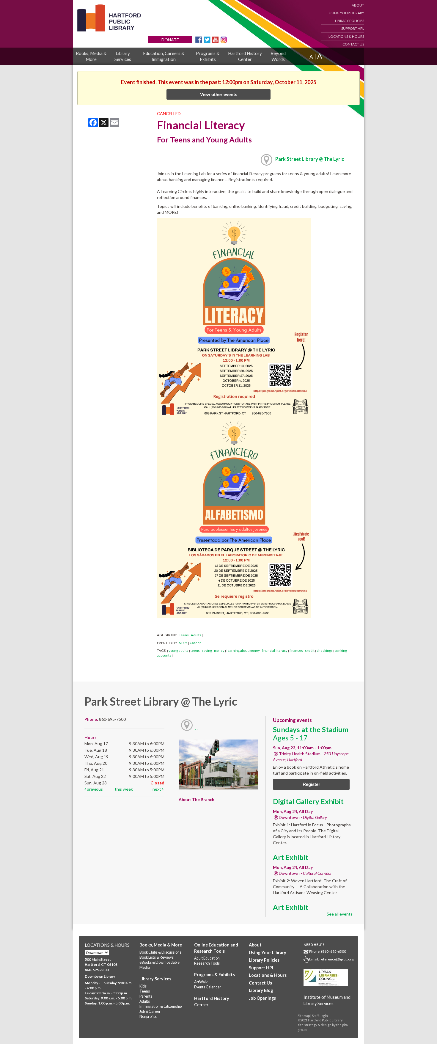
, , (196, 727)
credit (310, 650)
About (358, 5)
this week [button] (124, 789)
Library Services (122, 56)
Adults (196, 635)
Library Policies (349, 20)
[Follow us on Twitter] (207, 39)
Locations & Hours (346, 36)
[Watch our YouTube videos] (215, 39)
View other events (218, 94)
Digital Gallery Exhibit (308, 801)
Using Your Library (346, 13)
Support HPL (352, 28)
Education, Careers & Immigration (163, 56)
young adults (178, 650)
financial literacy (274, 650)
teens (195, 650)
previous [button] (94, 789)
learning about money (243, 650)
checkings (325, 650)
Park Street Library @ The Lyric (309, 159)
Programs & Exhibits (207, 56)
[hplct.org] (109, 18)
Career (195, 643)
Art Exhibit (290, 857)
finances (296, 650)
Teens (184, 635)
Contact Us (353, 44)
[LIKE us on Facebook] (198, 39)
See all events (340, 913)
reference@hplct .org (336, 959)
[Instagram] (223, 39)
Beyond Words (278, 56)
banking (341, 650)
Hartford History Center (245, 56)
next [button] (157, 789)
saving (207, 650)
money (219, 650)
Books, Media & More (91, 56)
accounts (164, 655)
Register (311, 784)
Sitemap (304, 1016)
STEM (183, 643)
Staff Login (320, 1016)
